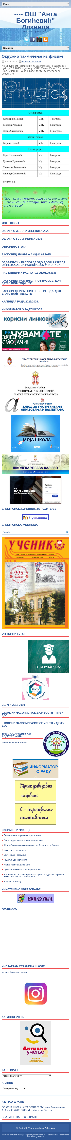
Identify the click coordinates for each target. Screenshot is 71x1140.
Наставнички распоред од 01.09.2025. (29, 272)
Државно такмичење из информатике (22, 869)
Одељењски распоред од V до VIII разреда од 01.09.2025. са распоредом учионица (33, 263)
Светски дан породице (15, 855)
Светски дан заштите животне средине (23, 840)
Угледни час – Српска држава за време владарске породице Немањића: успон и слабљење (34, 875)
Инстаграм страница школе (23, 966)
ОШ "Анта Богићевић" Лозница (39, 1128)
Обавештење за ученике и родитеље (22, 835)
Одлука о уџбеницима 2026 (22, 238)
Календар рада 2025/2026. (20, 301)
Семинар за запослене (15, 850)
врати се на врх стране (20, 1117)
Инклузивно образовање (21, 889)
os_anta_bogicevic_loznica (14, 972)
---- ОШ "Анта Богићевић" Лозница (35, 20)
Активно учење (13, 1017)
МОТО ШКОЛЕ (11, 223)
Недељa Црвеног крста (15, 860)
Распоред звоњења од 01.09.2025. (26, 254)
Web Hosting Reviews (35, 1137)
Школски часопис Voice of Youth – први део (33, 714)
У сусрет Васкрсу (12, 881)
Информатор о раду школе (22, 309)
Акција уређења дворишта (17, 864)
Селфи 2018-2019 (13, 705)
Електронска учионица (20, 524)
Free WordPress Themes (44, 1135)
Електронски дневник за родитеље (29, 508)
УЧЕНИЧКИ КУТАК (13, 634)
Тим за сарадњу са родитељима (16, 735)
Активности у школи (31, 61)
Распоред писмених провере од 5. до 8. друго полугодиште (31, 292)
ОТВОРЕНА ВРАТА (14, 246)
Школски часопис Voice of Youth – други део (33, 724)
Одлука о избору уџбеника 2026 (25, 231)
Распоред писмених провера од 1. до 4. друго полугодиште (31, 282)
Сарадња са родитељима (14, 742)
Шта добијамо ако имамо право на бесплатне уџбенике (31, 845)
